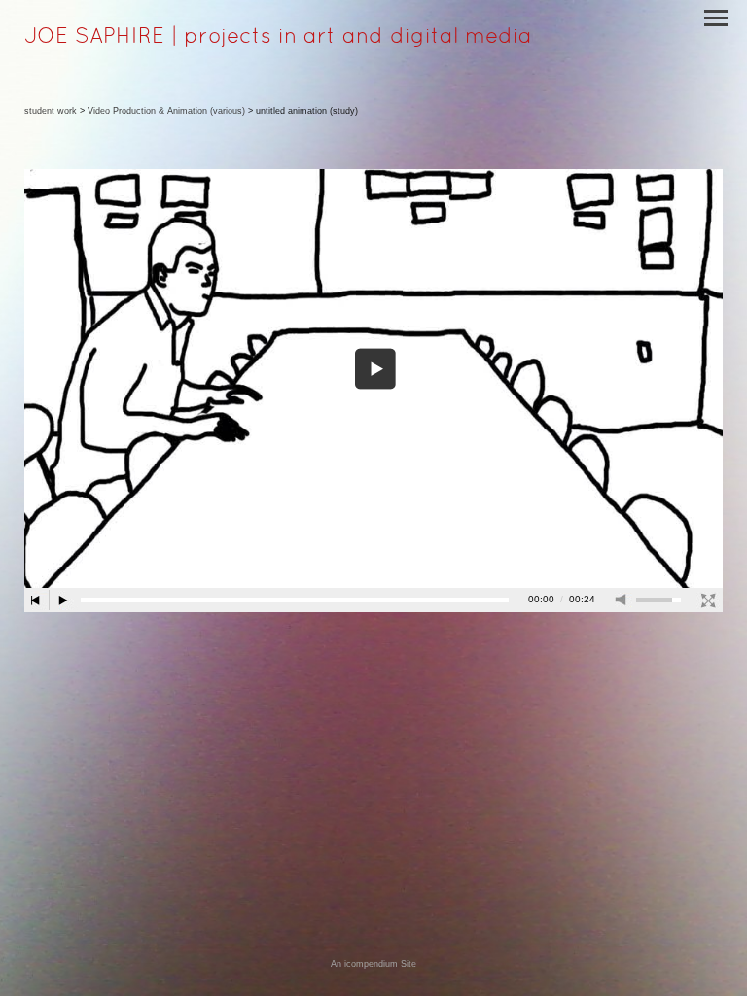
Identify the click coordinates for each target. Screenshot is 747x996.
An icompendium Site (373, 964)
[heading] (278, 39)
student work (50, 111)
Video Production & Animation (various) (166, 111)
